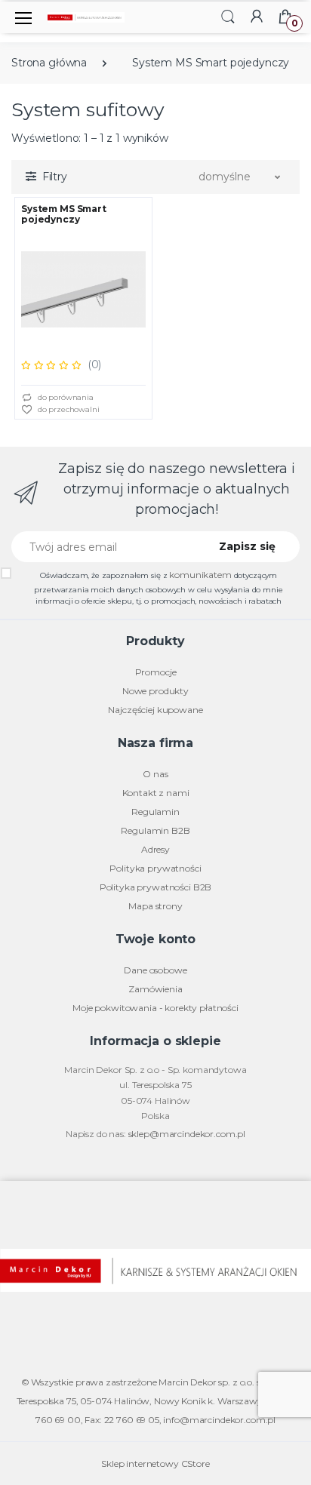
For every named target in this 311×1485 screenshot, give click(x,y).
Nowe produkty (155, 690)
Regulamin (155, 811)
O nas (155, 773)
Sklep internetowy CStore (155, 1463)
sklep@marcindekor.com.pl (187, 1133)
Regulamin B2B (155, 830)
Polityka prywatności (155, 868)
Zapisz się (247, 546)
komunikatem (200, 574)
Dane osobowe (155, 970)
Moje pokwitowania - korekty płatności (155, 1007)
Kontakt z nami (155, 792)
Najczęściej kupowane (155, 709)
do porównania (64, 397)
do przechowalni (67, 409)
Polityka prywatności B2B (156, 887)
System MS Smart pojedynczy (210, 62)
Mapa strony (155, 906)
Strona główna (49, 62)
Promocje (156, 672)
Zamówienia (155, 989)
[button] (228, 16)
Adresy (155, 849)
